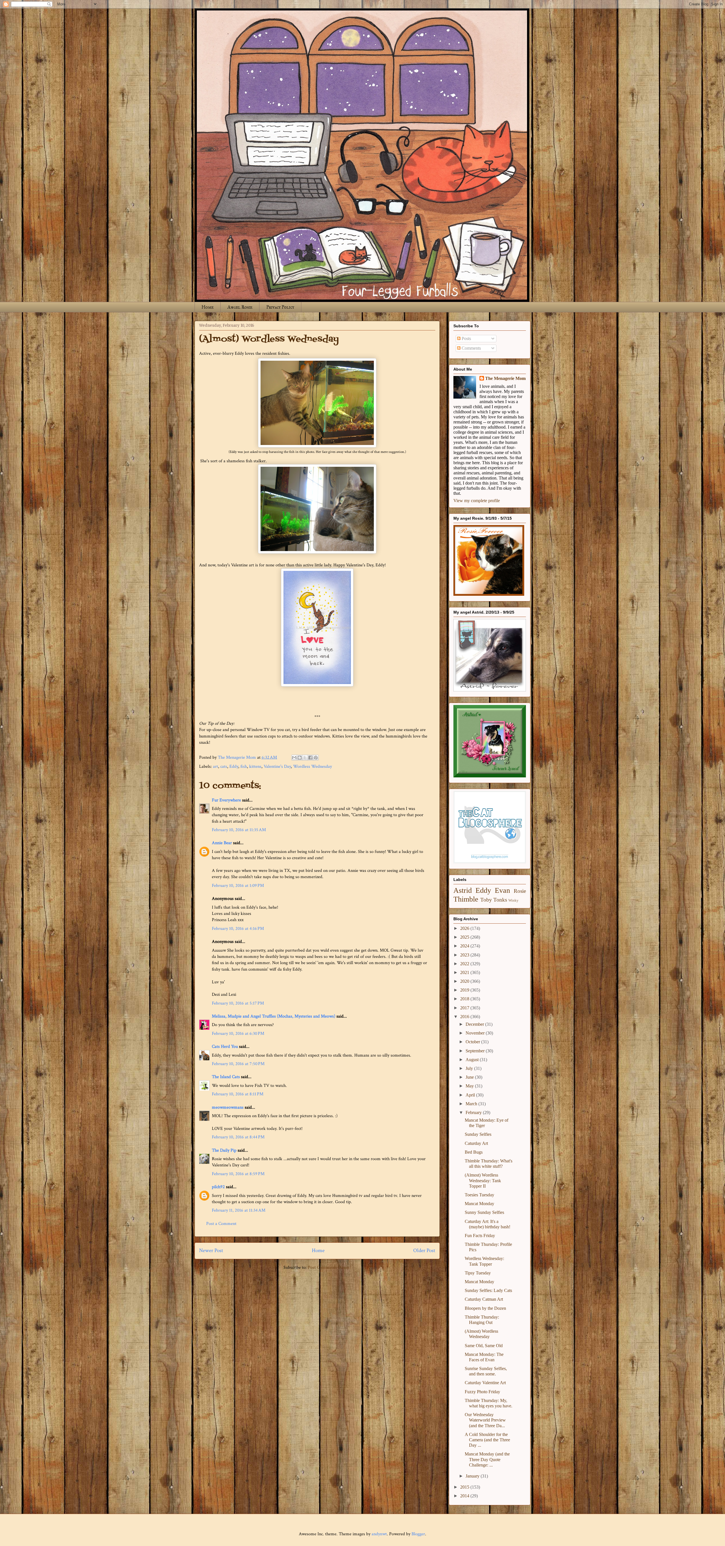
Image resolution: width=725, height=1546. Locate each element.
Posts (465, 338)
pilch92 (218, 1187)
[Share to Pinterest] (316, 757)
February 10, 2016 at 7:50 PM (238, 1064)
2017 (465, 1007)
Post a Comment (221, 1224)
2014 (465, 1495)
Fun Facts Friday (480, 1235)
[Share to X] (305, 757)
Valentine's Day (277, 766)
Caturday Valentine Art (485, 1382)
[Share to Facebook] (310, 757)
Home (208, 307)
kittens (255, 766)
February (474, 1112)
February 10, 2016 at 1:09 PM (238, 886)
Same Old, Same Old (484, 1345)
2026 (465, 928)
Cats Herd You (225, 1047)
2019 (465, 990)
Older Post (424, 1250)
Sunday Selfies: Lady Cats (488, 1290)
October (473, 1041)
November (476, 1033)
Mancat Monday (479, 1203)
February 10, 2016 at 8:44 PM (238, 1137)
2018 (465, 998)
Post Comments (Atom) (329, 1267)
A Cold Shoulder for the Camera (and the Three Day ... (487, 1440)
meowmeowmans (228, 1107)
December (475, 1024)
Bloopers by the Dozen (485, 1308)
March (472, 1103)
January (473, 1476)
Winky (513, 900)
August (473, 1059)
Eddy (233, 766)
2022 (465, 963)
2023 (465, 954)
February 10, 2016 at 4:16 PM (238, 929)
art (215, 766)
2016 (465, 1016)
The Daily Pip (225, 1150)
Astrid (462, 890)
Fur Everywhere (226, 800)
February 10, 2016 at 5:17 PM (238, 1003)
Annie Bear (222, 843)
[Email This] (294, 757)
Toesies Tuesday (479, 1194)
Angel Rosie (239, 307)
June (470, 1077)
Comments (470, 348)
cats (223, 766)
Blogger (418, 1534)
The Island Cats (226, 1077)
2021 (465, 972)
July (470, 1068)
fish (243, 766)
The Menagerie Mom (505, 378)
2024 (465, 945)
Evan (502, 890)
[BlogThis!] (299, 757)
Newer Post (211, 1250)
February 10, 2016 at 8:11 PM (237, 1094)
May (470, 1085)
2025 (465, 937)
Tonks (500, 900)
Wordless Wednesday (312, 766)
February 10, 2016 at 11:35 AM (239, 830)
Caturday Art (476, 1143)
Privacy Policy (280, 307)
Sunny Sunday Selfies (484, 1212)
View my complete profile (476, 500)
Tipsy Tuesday (478, 1272)
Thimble (465, 899)
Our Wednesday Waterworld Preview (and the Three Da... (485, 1420)
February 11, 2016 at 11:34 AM (238, 1210)
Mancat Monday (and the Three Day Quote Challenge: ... (487, 1459)
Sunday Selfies (478, 1134)
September (476, 1050)
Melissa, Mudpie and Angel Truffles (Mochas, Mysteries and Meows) (273, 1016)
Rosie (520, 891)
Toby (486, 900)
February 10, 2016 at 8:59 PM (238, 1174)
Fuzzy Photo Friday (482, 1391)
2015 (465, 1487)
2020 (465, 981)
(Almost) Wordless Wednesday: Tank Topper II (483, 1180)
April (471, 1095)
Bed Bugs (474, 1152)
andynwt (379, 1534)
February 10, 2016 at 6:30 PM (238, 1034)
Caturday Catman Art (484, 1299)
